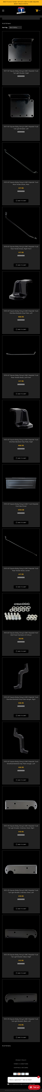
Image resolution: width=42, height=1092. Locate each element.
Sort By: (5, 27)
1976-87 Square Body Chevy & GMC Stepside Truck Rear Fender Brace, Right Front (21, 247)
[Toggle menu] (6, 10)
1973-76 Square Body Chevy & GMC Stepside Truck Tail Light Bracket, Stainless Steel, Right (21, 827)
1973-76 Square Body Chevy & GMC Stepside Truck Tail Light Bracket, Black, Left (21, 1020)
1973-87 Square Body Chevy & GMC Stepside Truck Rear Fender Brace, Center (21, 569)
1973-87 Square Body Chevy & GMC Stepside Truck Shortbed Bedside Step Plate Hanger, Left (21, 762)
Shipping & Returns (21, 1068)
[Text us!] (34, 1088)
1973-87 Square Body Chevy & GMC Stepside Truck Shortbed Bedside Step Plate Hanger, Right (21, 698)
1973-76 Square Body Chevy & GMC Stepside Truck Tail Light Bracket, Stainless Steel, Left (21, 891)
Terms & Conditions (21, 1064)
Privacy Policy (21, 1060)
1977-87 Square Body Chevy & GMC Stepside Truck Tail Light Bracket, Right (21, 72)
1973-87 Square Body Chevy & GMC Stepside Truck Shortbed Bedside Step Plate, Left (21, 312)
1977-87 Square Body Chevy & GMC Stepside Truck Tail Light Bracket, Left (21, 127)
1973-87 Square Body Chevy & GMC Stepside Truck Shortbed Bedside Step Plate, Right (21, 440)
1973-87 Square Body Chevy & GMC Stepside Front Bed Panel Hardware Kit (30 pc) (21, 634)
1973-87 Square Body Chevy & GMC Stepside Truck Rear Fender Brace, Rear (21, 183)
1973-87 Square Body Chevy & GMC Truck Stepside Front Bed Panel (21, 505)
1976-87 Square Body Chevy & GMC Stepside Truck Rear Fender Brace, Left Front (21, 376)
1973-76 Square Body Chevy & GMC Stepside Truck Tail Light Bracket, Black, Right (21, 955)
